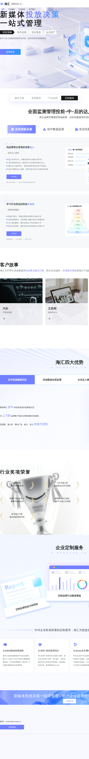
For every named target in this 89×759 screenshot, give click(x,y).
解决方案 (19, 98)
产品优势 (52, 98)
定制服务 (69, 98)
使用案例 (36, 98)
